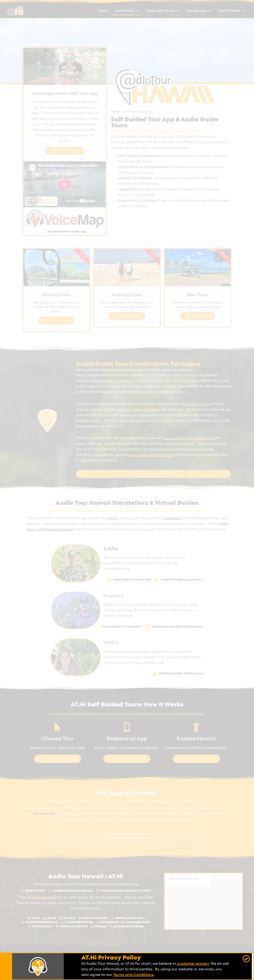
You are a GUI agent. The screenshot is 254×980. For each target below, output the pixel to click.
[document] (127, 490)
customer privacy (193, 964)
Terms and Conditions (133, 975)
